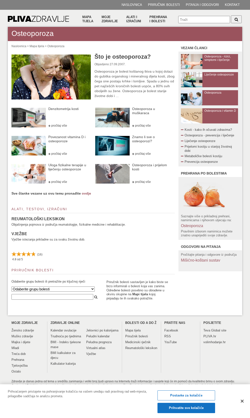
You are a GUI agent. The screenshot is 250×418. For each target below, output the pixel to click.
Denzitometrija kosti (63, 109)
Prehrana (17, 360)
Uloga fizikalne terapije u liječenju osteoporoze (67, 167)
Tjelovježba (19, 365)
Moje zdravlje (110, 19)
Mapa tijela (87, 19)
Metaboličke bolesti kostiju (203, 156)
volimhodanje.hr (214, 342)
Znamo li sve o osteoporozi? (143, 139)
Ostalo (16, 371)
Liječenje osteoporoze (200, 141)
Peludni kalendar (98, 336)
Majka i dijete (20, 342)
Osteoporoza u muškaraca (143, 111)
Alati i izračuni (133, 19)
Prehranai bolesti (158, 19)
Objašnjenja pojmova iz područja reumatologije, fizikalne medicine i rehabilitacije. (68, 224)
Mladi (15, 348)
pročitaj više (59, 125)
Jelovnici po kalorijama (102, 330)
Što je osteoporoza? (122, 56)
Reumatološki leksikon (38, 219)
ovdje (86, 193)
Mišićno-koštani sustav (200, 260)
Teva (206, 330)
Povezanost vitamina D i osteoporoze (66, 139)
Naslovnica (132, 5)
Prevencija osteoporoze (201, 162)
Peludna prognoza (99, 342)
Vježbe (19, 234)
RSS (167, 336)
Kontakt (232, 5)
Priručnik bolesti (164, 5)
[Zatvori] (242, 401)
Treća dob (18, 354)
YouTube (170, 342)
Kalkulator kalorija (63, 363)
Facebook (171, 330)
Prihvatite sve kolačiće (186, 408)
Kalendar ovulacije (63, 330)
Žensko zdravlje (22, 330)
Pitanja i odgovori (202, 5)
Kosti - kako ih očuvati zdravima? (208, 130)
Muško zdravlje (22, 336)
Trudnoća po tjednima (66, 336)
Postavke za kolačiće (186, 395)
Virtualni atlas (95, 348)
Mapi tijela (140, 294)
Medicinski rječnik (138, 342)
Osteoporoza (55, 46)
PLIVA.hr (209, 336)
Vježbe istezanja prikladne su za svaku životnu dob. (48, 239)
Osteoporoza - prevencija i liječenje (209, 135)
